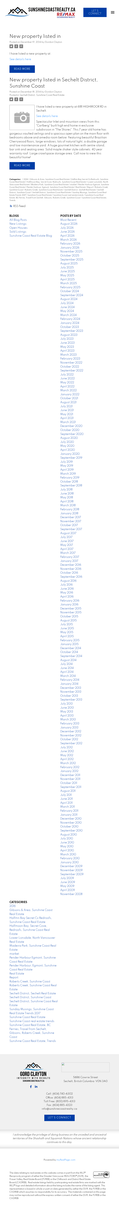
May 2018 (66, 497)
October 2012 (69, 739)
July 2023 (67, 338)
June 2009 (67, 882)
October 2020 (69, 430)
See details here (20, 59)
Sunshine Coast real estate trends (68, 195)
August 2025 (69, 263)
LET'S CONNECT (94, 12)
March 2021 (68, 422)
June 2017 (67, 541)
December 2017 (70, 517)
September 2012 (71, 743)
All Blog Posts (18, 220)
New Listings (17, 224)
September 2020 (72, 434)
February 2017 (69, 557)
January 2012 (69, 771)
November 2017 (70, 521)
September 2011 (70, 787)
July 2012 (66, 747)
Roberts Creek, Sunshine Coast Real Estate (44, 190)
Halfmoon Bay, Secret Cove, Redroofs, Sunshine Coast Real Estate (56, 182)
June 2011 (66, 799)
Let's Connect (59, 1118)
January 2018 (69, 513)
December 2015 (70, 608)
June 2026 (67, 231)
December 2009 (71, 866)
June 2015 (67, 628)
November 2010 (71, 822)
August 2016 (68, 581)
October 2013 (69, 695)
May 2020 (67, 446)
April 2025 (67, 279)
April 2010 (67, 850)
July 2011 (66, 795)
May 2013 (66, 711)
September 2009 (72, 874)
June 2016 (67, 588)
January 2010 (69, 862)
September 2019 (71, 457)
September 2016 (71, 576)
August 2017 (68, 533)
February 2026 (70, 243)
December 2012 (70, 731)
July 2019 (66, 462)
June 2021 (67, 410)
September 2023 (71, 331)
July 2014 (66, 664)
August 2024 (68, 299)
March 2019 (68, 473)
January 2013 (69, 727)
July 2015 (66, 624)
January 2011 (68, 814)
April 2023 (67, 350)
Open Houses (18, 228)
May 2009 (67, 886)
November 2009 (71, 870)
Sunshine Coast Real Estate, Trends (32, 1041)
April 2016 (67, 596)
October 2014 (69, 652)
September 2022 (71, 370)
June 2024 (67, 307)
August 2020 (69, 438)
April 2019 (67, 469)
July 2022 (67, 374)
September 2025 (71, 259)
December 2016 (70, 565)
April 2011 (66, 803)
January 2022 (69, 394)
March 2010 (68, 854)
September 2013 (71, 699)
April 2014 (67, 672)
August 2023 (68, 335)
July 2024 (67, 303)
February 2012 (69, 767)
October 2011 (68, 783)
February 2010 (70, 858)
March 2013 (68, 719)
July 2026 (67, 228)
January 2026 (69, 247)
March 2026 (68, 239)
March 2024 (68, 315)
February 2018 (69, 509)
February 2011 (69, 810)
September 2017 (71, 529)
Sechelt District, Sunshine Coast (30, 997)
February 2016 (69, 600)
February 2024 (70, 319)
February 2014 (69, 680)
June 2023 (67, 343)
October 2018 (69, 481)
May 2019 (66, 465)
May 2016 (66, 592)
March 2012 (68, 763)
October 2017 (69, 525)
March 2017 (68, 553)
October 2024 (69, 291)
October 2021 (69, 398)
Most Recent (68, 220)
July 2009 (67, 878)
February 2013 (69, 723)
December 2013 (70, 688)
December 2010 (71, 818)
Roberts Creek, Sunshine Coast (29, 981)
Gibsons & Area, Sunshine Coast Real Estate (50, 179)
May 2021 (66, 414)
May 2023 (67, 347)
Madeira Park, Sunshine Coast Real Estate (50, 185)
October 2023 (69, 327)
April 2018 (66, 501)
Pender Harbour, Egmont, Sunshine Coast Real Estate (51, 187)
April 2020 (67, 450)
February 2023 (70, 358)
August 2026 (68, 224)
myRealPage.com (66, 1160)
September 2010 (71, 830)
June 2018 (67, 493)
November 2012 (70, 735)
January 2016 (69, 604)
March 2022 (68, 390)
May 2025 (67, 275)
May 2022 (67, 382)
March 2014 (68, 676)
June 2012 (67, 751)
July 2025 (67, 267)
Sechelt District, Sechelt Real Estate (80, 190)
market (73, 185)
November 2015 (71, 612)
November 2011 (70, 779)
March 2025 (68, 283)
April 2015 (67, 636)
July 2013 (66, 703)
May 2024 (67, 311)
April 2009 (67, 890)
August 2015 (68, 620)
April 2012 (67, 759)
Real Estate (81, 187)
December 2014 (70, 648)
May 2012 (66, 755)
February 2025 (70, 287)
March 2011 (67, 806)
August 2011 (68, 791)
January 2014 (69, 684)
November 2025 (71, 251)
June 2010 (67, 842)
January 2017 (69, 561)
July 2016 (66, 584)
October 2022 (69, 366)
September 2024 (71, 295)
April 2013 (67, 715)
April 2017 (66, 549)
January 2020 (70, 454)
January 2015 (69, 644)
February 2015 (69, 640)
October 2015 (69, 616)
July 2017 (66, 537)
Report (90, 187)
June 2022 (67, 378)
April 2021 (67, 418)
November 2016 (70, 569)
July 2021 (66, 406)
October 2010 (69, 826)
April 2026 (67, 235)
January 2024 (69, 323)
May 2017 (66, 545)
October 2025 (69, 255)
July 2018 (66, 489)
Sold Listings (17, 231)
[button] (95, 12)
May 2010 (66, 846)
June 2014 (67, 668)
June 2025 (67, 271)
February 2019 (69, 477)
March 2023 (68, 354)
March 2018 (68, 505)
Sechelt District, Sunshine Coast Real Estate (42, 95)
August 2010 (68, 834)
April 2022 (67, 386)
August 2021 (68, 402)
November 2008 (71, 894)
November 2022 (71, 362)
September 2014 (71, 656)
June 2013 (67, 707)
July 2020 (67, 442)
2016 (26, 179)
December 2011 (70, 775)
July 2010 (66, 838)
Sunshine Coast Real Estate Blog (30, 235)
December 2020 (71, 426)
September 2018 (71, 485)
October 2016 (69, 572)
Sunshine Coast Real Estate (40, 195)
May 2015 (66, 632)
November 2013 (70, 691)
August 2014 (68, 660)
